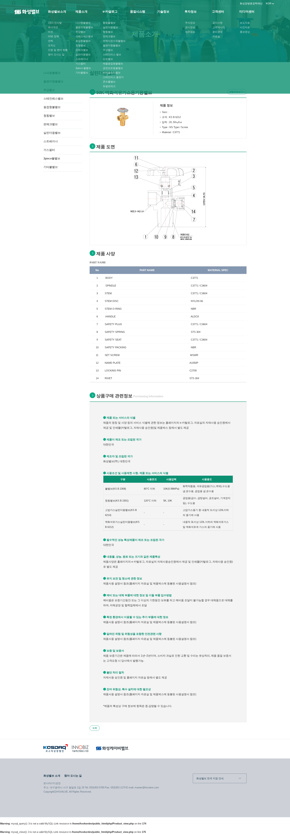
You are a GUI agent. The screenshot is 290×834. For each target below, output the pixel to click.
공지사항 (217, 22)
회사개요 (53, 27)
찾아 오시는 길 (56, 54)
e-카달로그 (110, 11)
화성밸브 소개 (51, 775)
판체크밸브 (82, 50)
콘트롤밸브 (109, 81)
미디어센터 (246, 11)
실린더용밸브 (83, 54)
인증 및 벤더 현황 (58, 50)
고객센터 (218, 11)
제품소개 (81, 11)
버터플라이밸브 (111, 72)
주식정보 (190, 22)
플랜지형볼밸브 (84, 27)
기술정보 (163, 11)
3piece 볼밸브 (83, 68)
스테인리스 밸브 (112, 54)
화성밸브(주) (27, 12)
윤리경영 (217, 31)
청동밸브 (81, 45)
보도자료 (245, 22)
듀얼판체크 (109, 86)
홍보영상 (245, 31)
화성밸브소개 (57, 11)
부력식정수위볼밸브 (114, 40)
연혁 (50, 40)
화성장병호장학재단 (251, 3)
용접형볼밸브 (83, 40)
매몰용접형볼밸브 (113, 63)
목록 (94, 728)
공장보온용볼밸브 (113, 68)
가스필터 (81, 63)
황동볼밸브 (109, 22)
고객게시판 (218, 27)
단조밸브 (108, 59)
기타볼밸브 (82, 72)
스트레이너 (82, 59)
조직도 (52, 45)
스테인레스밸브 (84, 36)
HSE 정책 (53, 36)
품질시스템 (137, 11)
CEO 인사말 (55, 22)
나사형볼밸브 (83, 22)
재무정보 (190, 31)
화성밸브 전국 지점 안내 (210, 778)
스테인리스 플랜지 (113, 77)
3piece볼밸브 (51, 158)
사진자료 (245, 27)
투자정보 (191, 11)
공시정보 (190, 27)
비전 (50, 31)
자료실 (216, 36)
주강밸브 (81, 31)
